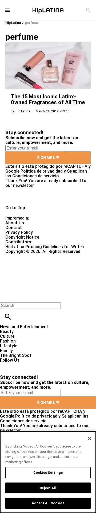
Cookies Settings (48, 473)
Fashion (8, 341)
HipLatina (13, 23)
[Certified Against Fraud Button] (24, 256)
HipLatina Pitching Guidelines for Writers (45, 246)
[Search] (88, 10)
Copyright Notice (22, 237)
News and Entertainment (24, 326)
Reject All (48, 488)
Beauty (7, 331)
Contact (13, 227)
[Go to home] (48, 196)
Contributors (18, 241)
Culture (7, 336)
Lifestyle (8, 345)
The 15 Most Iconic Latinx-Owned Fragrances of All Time (48, 99)
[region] (48, 472)
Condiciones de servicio (35, 175)
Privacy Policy (19, 232)
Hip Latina (22, 111)
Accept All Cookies (48, 503)
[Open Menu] (8, 10)
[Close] (89, 438)
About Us (14, 222)
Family (6, 350)
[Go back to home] (39, 273)
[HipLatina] (48, 10)
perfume (32, 23)
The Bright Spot (15, 355)
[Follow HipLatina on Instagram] (32, 364)
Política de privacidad (42, 171)
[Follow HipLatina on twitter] (19, 364)
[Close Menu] (6, 296)
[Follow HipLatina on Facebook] (6, 364)
